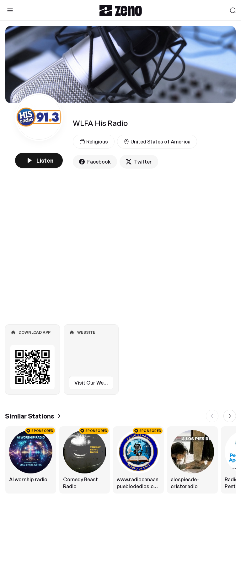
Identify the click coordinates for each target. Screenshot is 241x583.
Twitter (143, 162)
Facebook (99, 162)
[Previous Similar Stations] (212, 416)
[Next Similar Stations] (229, 416)
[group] (120, 460)
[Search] (232, 10)
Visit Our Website (93, 383)
